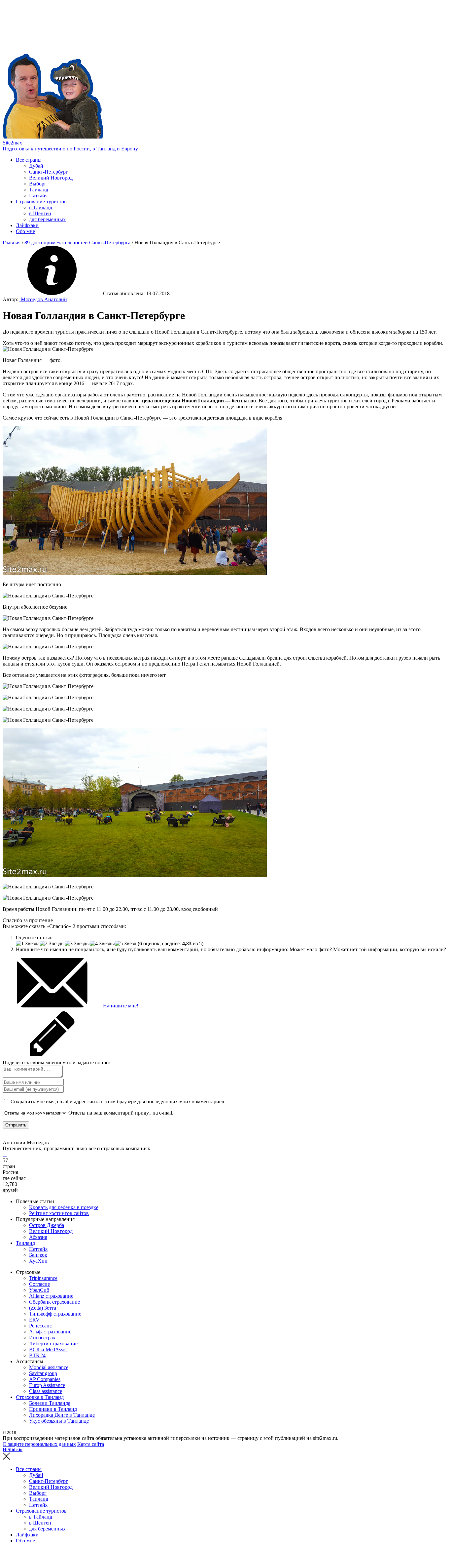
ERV (34, 1320)
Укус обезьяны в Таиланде (59, 1421)
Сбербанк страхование (54, 1302)
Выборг (38, 183)
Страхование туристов (41, 201)
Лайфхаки (27, 225)
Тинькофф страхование (55, 1314)
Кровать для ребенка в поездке (63, 1207)
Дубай (36, 166)
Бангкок (38, 1255)
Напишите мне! (120, 1005)
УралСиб (39, 1290)
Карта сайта (90, 1444)
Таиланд (38, 189)
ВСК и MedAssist (48, 1349)
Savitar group (43, 1373)
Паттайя (38, 195)
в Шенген (40, 213)
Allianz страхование (51, 1296)
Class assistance (45, 1391)
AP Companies (44, 1379)
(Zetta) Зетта (42, 1308)
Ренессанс (40, 1325)
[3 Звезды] (77, 944)
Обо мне (25, 231)
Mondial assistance (48, 1367)
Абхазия (38, 1237)
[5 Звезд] (125, 944)
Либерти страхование (53, 1343)
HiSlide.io (12, 1449)
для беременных (47, 219)
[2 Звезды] (52, 944)
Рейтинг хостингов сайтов (59, 1213)
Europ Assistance (47, 1385)
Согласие (39, 1284)
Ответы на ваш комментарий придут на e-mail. (120, 1113)
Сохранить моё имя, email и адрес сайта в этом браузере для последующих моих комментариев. (118, 1101)
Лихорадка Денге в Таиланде (62, 1415)
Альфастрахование (50, 1331)
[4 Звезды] (102, 944)
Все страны (29, 160)
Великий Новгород (51, 178)
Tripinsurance (43, 1278)
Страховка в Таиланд (40, 1397)
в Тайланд (40, 207)
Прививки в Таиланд (53, 1409)
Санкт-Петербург (48, 172)
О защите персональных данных (39, 1444)
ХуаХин (38, 1261)
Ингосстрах (42, 1337)
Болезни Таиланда (49, 1403)
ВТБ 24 (37, 1355)
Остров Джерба (46, 1225)
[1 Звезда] (28, 944)
